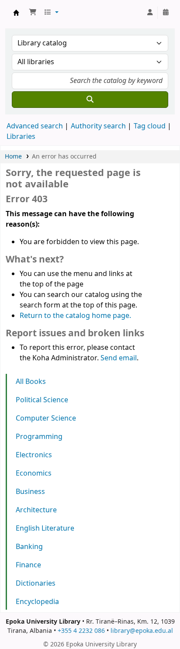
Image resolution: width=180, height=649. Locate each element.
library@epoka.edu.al (142, 630)
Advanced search (35, 126)
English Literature (45, 528)
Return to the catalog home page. (75, 316)
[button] (32, 12)
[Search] (90, 99)
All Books (31, 381)
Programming (39, 437)
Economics (34, 473)
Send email (118, 358)
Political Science (42, 400)
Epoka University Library (16, 13)
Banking (29, 547)
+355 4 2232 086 (81, 630)
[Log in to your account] (149, 12)
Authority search (98, 126)
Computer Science (46, 418)
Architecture (36, 510)
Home (13, 156)
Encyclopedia (37, 602)
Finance (28, 565)
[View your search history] (165, 12)
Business (30, 492)
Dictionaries (35, 583)
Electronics (34, 455)
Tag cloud (150, 126)
